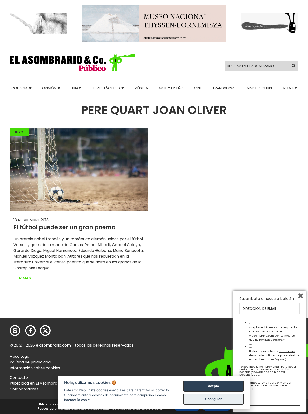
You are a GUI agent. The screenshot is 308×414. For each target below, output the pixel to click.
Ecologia (18, 87)
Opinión (49, 87)
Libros (76, 87)
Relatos (290, 87)
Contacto (19, 377)
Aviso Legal (20, 356)
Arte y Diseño (171, 87)
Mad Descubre (260, 87)
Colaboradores (24, 389)
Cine (198, 87)
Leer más (22, 278)
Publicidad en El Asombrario (36, 383)
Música (141, 87)
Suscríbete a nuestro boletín (266, 299)
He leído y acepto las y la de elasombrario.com (274, 355)
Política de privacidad (30, 362)
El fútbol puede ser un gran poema (64, 227)
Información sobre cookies (35, 368)
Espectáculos (106, 87)
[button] (72, 62)
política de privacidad (280, 355)
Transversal (224, 87)
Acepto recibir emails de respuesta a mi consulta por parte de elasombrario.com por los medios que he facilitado (274, 333)
